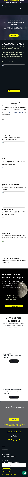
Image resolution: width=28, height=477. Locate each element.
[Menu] (25, 9)
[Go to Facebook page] (11, 440)
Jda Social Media (14, 432)
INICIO (3, 446)
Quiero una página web (14, 306)
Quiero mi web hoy (14, 90)
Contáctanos (13, 35)
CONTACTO (5, 449)
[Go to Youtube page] (16, 440)
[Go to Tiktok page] (14, 440)
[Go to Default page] (19, 440)
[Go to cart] (21, 9)
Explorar (14, 361)
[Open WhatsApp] (24, 473)
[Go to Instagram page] (9, 440)
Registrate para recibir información (11, 462)
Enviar (6, 470)
